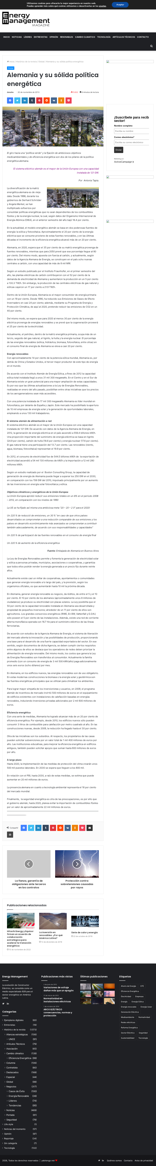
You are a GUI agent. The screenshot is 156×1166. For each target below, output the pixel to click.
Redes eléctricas (128, 1022)
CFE (142, 986)
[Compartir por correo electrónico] (90, 828)
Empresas (139, 996)
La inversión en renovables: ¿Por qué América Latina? (51, 935)
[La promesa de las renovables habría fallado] (97, 986)
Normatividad (144, 1017)
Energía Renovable (19, 1096)
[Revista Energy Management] (26, 19)
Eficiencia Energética (20, 1058)
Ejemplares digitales (13, 1020)
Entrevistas (40, 37)
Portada (10, 1115)
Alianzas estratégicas (17, 1034)
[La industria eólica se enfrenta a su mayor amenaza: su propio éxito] (109, 986)
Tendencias (15, 1105)
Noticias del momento (14, 1129)
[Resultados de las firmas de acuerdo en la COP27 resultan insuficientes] (97, 994)
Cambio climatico (85, 37)
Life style (8, 1124)
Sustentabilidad (127, 1038)
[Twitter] (17, 100)
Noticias (17, 37)
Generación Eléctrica (130, 1012)
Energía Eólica (138, 1001)
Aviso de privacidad (144, 1160)
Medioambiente (127, 1017)
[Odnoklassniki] (61, 100)
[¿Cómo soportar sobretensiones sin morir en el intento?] (97, 1001)
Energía (124, 1001)
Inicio (6, 37)
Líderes (28, 37)
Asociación (12, 1048)
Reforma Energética (129, 1027)
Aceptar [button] (120, 4)
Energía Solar (146, 1007)
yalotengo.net (48, 1160)
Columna (10, 1063)
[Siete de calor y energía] (85, 921)
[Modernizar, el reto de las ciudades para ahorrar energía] (85, 1001)
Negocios (11, 1086)
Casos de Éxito (17, 1091)
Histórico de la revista (26, 61)
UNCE (12, 1039)
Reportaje (9, 1138)
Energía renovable (128, 1007)
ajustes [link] (102, 6)
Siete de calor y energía (84, 932)
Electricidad (126, 996)
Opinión (54, 37)
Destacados (12, 1072)
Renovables (66, 37)
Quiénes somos (114, 1160)
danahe (10, 92)
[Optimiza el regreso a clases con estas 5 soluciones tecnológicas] (109, 1001)
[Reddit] (47, 100)
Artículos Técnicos (124, 37)
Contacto (143, 37)
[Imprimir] (10, 835)
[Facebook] (10, 100)
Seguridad (11, 1119)
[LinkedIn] (25, 100)
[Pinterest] (39, 100)
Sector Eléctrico (128, 1033)
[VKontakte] (54, 100)
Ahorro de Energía (128, 986)
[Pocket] (69, 100)
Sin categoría (10, 1143)
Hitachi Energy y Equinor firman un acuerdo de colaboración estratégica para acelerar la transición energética (20, 938)
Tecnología (103, 37)
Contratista (12, 1067)
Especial (10, 1077)
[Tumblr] (32, 100)
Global (41, 61)
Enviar (119, 150)
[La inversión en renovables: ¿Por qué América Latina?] (53, 921)
